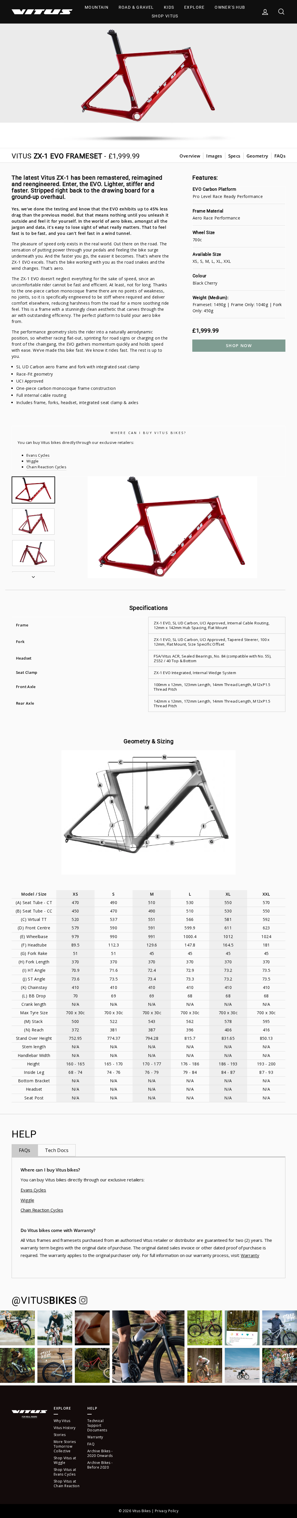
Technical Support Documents (97, 1425)
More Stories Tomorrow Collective (65, 1446)
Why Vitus (62, 1420)
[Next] (33, 575)
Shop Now (239, 345)
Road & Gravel (136, 7)
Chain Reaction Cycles (46, 466)
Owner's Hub (230, 7)
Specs (234, 156)
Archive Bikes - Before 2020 (100, 1465)
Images (214, 156)
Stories (60, 1434)
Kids (169, 7)
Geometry (257, 156)
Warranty (250, 1255)
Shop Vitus (165, 16)
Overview (190, 156)
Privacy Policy (166, 1510)
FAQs (280, 156)
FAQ (91, 1444)
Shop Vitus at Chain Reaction (66, 1483)
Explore (194, 7)
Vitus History (65, 1427)
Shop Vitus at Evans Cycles (65, 1472)
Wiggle (32, 461)
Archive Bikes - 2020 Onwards (100, 1453)
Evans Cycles (38, 455)
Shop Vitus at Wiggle (65, 1460)
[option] (172, 527)
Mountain (96, 7)
